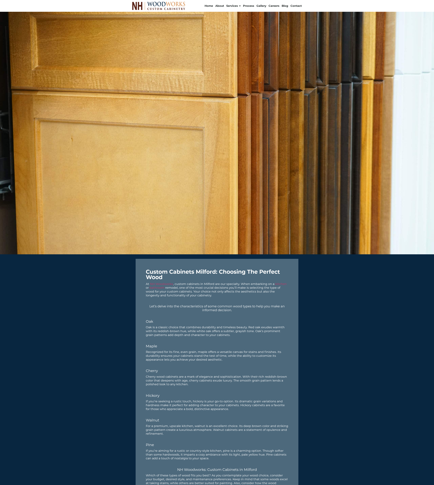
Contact (296, 5)
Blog (285, 5)
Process (248, 5)
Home (209, 5)
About (219, 5)
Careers (274, 5)
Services (232, 5)
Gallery (261, 5)
